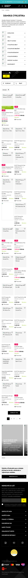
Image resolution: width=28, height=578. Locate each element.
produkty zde (20, 1)
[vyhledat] (19, 6)
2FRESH (12, 572)
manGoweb (5, 574)
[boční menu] (2, 6)
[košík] (25, 6)
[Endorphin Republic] (8, 6)
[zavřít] (25, 1)
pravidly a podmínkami (14, 496)
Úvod (3, 10)
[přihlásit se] (22, 6)
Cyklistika (7, 10)
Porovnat (6, 125)
